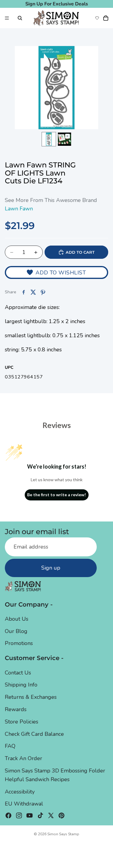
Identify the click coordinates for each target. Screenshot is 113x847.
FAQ (10, 746)
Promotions (19, 643)
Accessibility (20, 791)
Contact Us (18, 672)
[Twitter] (51, 815)
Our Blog (16, 630)
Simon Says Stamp (63, 834)
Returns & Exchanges (31, 697)
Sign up (50, 567)
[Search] (20, 18)
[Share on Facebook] (23, 292)
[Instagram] (19, 815)
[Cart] (105, 18)
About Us (16, 618)
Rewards (16, 709)
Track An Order (23, 758)
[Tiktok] (40, 815)
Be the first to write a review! (56, 494)
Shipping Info (21, 684)
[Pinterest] (61, 815)
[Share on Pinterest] (42, 292)
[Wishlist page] (97, 18)
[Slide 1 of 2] (48, 139)
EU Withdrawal (24, 803)
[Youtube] (29, 815)
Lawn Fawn (19, 208)
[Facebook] (8, 815)
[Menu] (7, 18)
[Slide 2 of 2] (64, 139)
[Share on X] (33, 292)
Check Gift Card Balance (34, 733)
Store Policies (21, 721)
